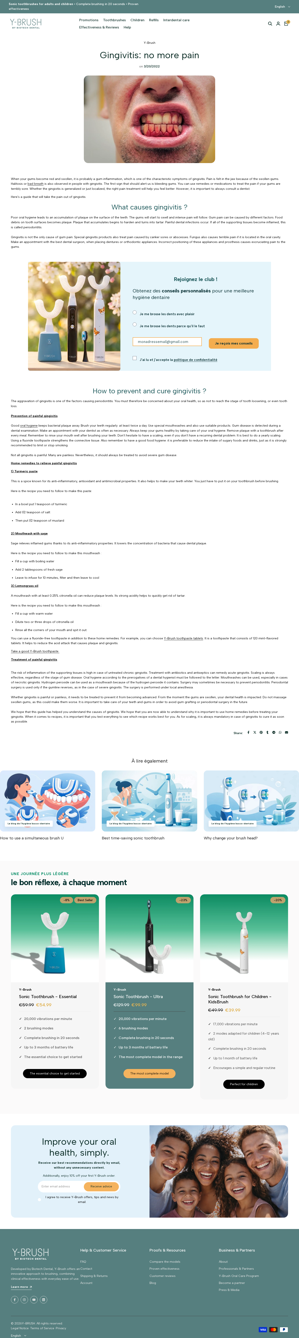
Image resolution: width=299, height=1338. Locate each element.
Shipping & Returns (94, 1276)
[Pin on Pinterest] (261, 732)
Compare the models (165, 1262)
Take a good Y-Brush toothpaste (35, 651)
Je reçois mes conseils (234, 343)
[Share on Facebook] (248, 732)
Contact (86, 1269)
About (223, 1262)
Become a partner (232, 1283)
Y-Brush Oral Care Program (239, 1276)
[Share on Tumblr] (267, 732)
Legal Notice (20, 1328)
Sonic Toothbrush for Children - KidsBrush (239, 999)
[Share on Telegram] (273, 732)
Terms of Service (42, 1328)
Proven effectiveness (164, 1269)
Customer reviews (163, 1276)
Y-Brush (149, 43)
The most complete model (149, 1073)
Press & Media (229, 1290)
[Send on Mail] (286, 732)
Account (86, 1283)
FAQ (83, 1262)
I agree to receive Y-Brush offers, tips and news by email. (82, 1199)
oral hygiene (29, 425)
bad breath (36, 184)
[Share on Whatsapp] (280, 732)
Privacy (61, 1328)
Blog (153, 1283)
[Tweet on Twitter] (254, 732)
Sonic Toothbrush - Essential (48, 996)
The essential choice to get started (55, 1073)
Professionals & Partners (236, 1269)
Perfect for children (244, 1084)
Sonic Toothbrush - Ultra (138, 996)
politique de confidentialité (195, 360)
